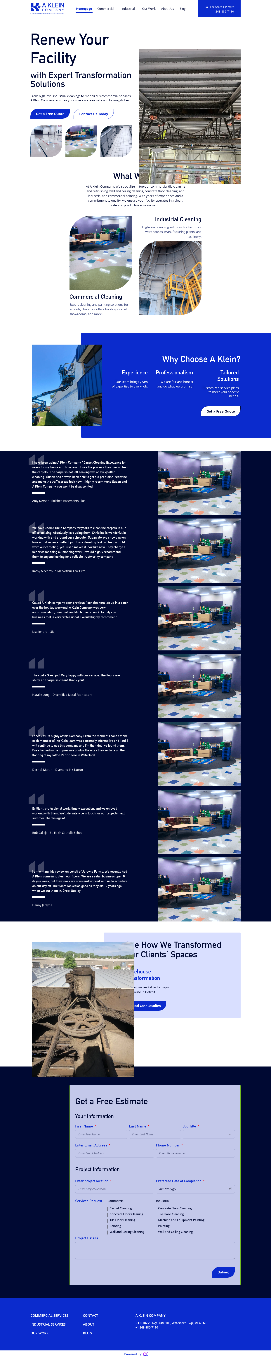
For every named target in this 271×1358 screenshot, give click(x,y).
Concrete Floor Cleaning (126, 1214)
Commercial (105, 9)
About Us (167, 9)
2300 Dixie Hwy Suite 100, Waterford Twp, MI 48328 (171, 1323)
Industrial (128, 9)
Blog (183, 9)
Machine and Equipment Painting (181, 1220)
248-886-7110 (225, 11)
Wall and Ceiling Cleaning (127, 1232)
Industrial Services (48, 1324)
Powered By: (133, 1354)
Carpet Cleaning (121, 1208)
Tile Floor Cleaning (122, 1220)
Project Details (86, 1238)
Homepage (84, 9)
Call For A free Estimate (219, 7)
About (88, 1324)
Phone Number (168, 1145)
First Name (84, 1126)
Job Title (190, 1126)
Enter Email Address (91, 1145)
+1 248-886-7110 (147, 1327)
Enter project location (92, 1181)
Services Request (88, 1201)
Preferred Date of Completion (179, 1181)
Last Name (138, 1126)
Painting (115, 1226)
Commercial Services (49, 1315)
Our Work (149, 9)
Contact (90, 1315)
